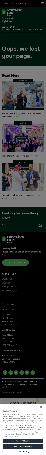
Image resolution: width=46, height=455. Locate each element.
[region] (23, 429)
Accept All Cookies (23, 441)
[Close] (41, 407)
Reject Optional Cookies (23, 446)
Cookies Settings (23, 452)
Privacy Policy (13, 436)
